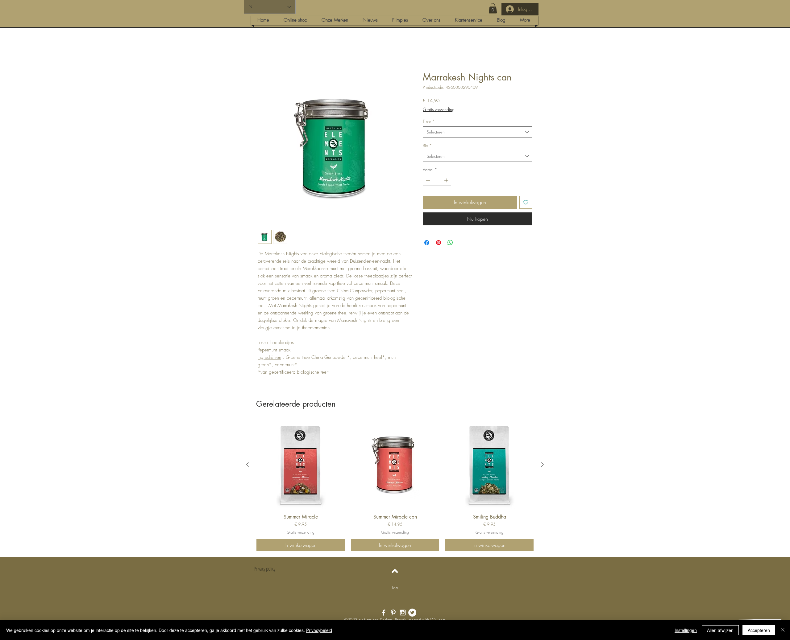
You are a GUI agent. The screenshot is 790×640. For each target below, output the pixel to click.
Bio (427, 146)
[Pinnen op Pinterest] (438, 243)
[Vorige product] (247, 465)
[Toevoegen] (525, 202)
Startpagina (269, 50)
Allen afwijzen (720, 630)
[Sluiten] (782, 630)
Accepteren (759, 630)
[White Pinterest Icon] (393, 613)
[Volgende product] (542, 465)
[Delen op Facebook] (426, 243)
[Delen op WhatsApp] (450, 243)
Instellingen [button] (686, 630)
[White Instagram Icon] (403, 613)
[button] (493, 8)
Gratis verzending (439, 110)
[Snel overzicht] (300, 465)
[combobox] (477, 132)
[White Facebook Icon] (384, 613)
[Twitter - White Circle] (412, 613)
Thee (428, 122)
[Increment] (447, 181)
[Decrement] (427, 181)
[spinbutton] (437, 181)
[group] (395, 486)
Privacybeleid (319, 630)
